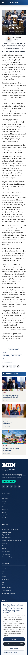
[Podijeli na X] (7, 366)
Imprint (15, 652)
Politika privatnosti (7, 652)
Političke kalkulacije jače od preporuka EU (11, 449)
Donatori (4, 574)
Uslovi (3, 582)
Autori (4, 576)
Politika (4, 548)
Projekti (4, 515)
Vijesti (14, 15)
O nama (4, 568)
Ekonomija (5, 546)
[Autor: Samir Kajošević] (9, 38)
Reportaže (5, 509)
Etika (3, 585)
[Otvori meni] (3, 2)
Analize (4, 504)
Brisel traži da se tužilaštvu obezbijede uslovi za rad (11, 396)
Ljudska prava (6, 551)
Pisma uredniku (6, 587)
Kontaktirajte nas (8, 481)
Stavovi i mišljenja (7, 557)
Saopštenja (5, 518)
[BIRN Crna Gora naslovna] (9, 467)
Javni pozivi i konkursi (8, 593)
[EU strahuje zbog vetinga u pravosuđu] (14, 410)
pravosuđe (6, 355)
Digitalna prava (6, 532)
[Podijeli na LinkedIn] (10, 366)
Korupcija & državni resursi (10, 529)
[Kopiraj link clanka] (18, 366)
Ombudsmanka (6, 590)
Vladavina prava (13, 349)
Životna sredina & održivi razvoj (11, 540)
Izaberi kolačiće (14, 648)
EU (3, 358)
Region (4, 512)
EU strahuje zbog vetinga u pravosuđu (11, 423)
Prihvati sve (14, 639)
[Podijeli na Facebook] (3, 366)
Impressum (5, 579)
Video (3, 507)
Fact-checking (6, 554)
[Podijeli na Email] (14, 366)
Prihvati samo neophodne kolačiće (14, 644)
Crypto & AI (5, 535)
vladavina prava (16, 355)
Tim (3, 571)
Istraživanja (5, 498)
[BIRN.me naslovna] (14, 2)
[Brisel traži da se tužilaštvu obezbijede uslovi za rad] (14, 384)
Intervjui (4, 543)
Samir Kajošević (16, 37)
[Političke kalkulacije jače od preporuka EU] (14, 437)
